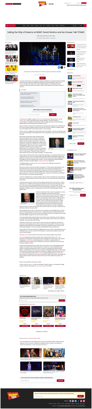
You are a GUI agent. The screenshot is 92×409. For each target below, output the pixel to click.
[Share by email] (64, 67)
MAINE (51, 4)
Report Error (82, 403)
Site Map (77, 403)
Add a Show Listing (16, 3)
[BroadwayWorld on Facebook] (70, 401)
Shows (32, 25)
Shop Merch (9, 3)
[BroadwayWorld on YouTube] (84, 401)
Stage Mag (62, 25)
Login (81, 25)
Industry (36, 25)
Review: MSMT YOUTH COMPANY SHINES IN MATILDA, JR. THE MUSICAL (29, 94)
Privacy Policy (82, 405)
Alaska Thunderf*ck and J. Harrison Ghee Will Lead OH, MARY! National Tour (10, 49)
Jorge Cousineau (43, 161)
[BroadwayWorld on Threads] (81, 401)
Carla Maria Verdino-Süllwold (34, 338)
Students (48, 25)
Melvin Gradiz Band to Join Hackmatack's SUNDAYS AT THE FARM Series (29, 102)
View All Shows (72, 143)
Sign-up (78, 3)
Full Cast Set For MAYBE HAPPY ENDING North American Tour (11, 60)
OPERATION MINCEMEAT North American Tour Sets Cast (11, 70)
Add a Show (80, 143)
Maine (24, 25)
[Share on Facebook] (59, 67)
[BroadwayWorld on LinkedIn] (76, 401)
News (28, 25)
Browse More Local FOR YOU (56, 291)
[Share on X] (62, 67)
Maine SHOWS (70, 72)
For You (24, 275)
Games (57, 25)
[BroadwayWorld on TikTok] (78, 401)
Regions (73, 403)
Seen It (24, 323)
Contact (58, 403)
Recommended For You (72, 150)
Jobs (44, 25)
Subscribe (60, 380)
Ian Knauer (51, 148)
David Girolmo (39, 119)
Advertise (51, 403)
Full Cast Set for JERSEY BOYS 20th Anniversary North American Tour (27, 98)
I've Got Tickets (25, 325)
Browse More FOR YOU (76, 182)
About (55, 403)
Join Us (62, 403)
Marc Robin (38, 163)
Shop (53, 25)
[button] (85, 25)
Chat (41, 25)
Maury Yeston (23, 120)
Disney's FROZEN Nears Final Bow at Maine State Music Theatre (81, 65)
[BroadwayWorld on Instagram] (73, 401)
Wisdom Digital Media (66, 405)
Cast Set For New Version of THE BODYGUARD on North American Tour (28, 106)
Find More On (41, 331)
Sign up (83, 195)
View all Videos (70, 69)
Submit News (67, 403)
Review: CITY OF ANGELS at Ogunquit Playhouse (10, 80)
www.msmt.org (40, 266)
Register (74, 25)
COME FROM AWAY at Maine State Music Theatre (80, 60)
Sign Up (42, 78)
